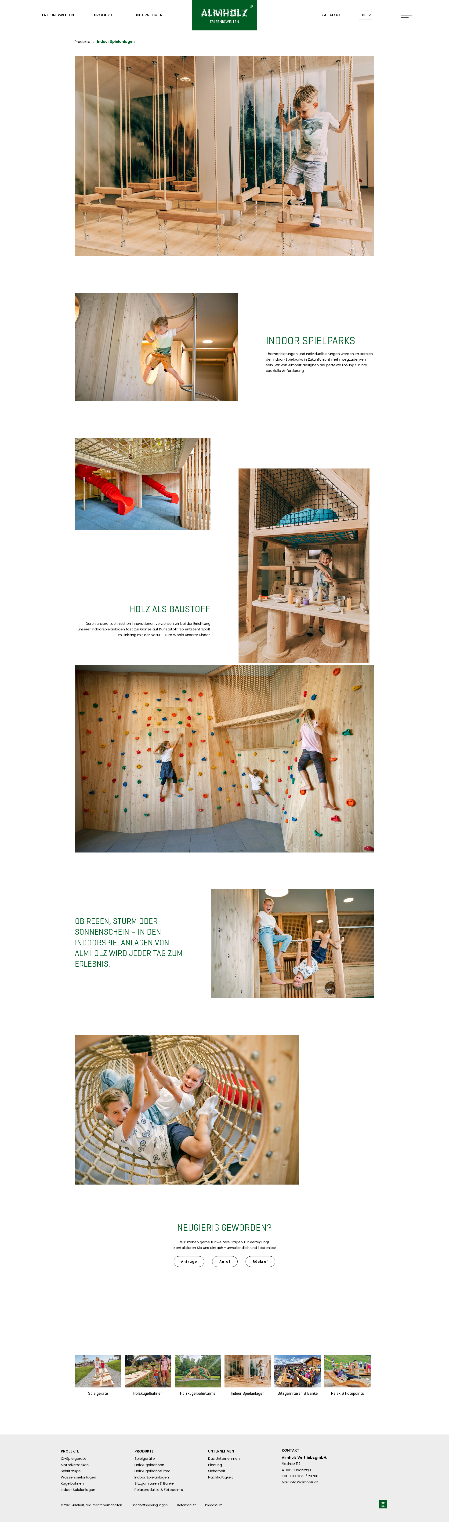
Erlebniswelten (58, 15)
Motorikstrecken (75, 1464)
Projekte (70, 1451)
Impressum (213, 1505)
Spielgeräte (144, 1458)
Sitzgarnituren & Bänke (154, 1483)
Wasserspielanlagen (78, 1477)
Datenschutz (186, 1505)
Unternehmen (148, 15)
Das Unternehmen (224, 1458)
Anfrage (189, 1261)
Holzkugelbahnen (149, 1464)
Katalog (331, 15)
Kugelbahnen (72, 1483)
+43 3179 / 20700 (303, 1476)
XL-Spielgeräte (74, 1458)
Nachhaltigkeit (220, 1477)
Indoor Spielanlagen (116, 41)
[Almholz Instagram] (383, 1504)
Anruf (224, 1261)
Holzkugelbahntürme (152, 1470)
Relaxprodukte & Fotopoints (158, 1489)
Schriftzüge (71, 1470)
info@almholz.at (304, 1482)
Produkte (104, 15)
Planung (215, 1464)
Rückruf (260, 1261)
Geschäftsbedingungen (149, 1505)
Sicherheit (216, 1470)
